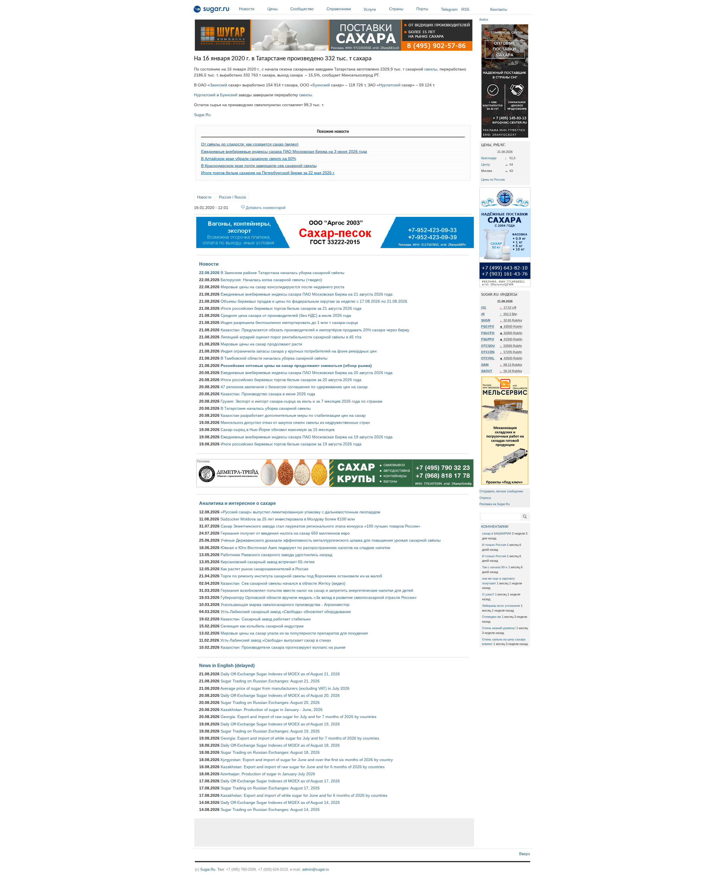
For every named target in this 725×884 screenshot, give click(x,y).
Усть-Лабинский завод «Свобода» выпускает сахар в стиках (275, 640)
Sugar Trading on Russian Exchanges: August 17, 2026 (270, 788)
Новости (246, 9)
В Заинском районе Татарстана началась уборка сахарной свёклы (282, 272)
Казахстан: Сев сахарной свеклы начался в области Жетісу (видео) (283, 583)
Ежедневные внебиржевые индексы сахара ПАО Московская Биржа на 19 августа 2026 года (307, 437)
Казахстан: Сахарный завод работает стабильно (266, 619)
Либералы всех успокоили (501, 605)
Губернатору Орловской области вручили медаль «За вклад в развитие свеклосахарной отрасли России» (319, 597)
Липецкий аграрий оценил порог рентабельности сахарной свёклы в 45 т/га (291, 337)
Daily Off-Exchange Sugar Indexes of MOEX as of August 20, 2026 (280, 695)
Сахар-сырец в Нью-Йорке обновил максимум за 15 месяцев (277, 429)
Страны (396, 9)
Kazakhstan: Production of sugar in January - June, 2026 (272, 709)
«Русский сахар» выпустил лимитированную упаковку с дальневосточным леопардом (300, 512)
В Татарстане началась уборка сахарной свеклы (266, 408)
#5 (483, 314)
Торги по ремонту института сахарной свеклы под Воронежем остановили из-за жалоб (301, 576)
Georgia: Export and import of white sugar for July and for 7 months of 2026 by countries (300, 738)
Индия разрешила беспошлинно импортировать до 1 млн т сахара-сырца (289, 322)
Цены (272, 9)
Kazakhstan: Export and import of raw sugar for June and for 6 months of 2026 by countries (303, 767)
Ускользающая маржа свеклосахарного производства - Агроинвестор (285, 604)
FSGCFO (487, 333)
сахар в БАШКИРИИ (496, 533)
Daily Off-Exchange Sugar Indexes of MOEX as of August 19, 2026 (280, 724)
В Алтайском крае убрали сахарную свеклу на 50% (248, 158)
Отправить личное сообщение (501, 491)
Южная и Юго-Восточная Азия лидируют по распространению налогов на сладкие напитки (305, 547)
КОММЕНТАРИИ (494, 527)
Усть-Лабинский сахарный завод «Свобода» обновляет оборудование (286, 611)
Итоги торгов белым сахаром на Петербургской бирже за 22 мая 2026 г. (268, 172)
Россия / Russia (232, 197)
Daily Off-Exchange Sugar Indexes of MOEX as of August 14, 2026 (280, 802)
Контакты (498, 9)
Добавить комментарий (265, 208)
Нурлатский (389, 85)
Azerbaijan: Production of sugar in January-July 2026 (267, 774)
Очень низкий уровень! (498, 628)
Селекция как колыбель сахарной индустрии (262, 626)
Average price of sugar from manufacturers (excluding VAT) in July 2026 (284, 688)
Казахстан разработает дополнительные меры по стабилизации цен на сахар (293, 415)
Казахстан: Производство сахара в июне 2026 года (268, 394)
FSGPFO (487, 339)
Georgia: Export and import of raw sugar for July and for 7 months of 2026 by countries (298, 716)
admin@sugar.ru (315, 869)
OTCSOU (488, 345)
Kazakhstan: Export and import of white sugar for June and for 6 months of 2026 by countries (304, 795)
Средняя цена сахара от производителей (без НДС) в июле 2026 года (286, 315)
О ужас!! (488, 594)
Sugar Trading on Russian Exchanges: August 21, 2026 (270, 681)
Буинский (321, 85)
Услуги (370, 9)
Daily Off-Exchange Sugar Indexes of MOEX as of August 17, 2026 (280, 781)
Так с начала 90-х (495, 567)
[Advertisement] (334, 832)
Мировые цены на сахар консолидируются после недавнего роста (282, 287)
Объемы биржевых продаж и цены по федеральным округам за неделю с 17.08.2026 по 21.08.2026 (314, 301)
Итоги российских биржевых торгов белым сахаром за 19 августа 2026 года (291, 444)
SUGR (485, 320)
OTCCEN (487, 352)
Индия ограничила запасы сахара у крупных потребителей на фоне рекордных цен (299, 351)
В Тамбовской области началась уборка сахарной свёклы (274, 358)
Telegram (449, 9)
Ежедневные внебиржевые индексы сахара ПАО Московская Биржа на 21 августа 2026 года (307, 294)
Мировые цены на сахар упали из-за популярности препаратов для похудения (294, 633)
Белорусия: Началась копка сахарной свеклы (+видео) (271, 279)
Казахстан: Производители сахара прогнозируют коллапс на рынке (283, 647)
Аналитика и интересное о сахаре (237, 503)
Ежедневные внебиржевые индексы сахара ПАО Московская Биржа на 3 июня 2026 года (284, 151)
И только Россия (494, 544)
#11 (483, 307)
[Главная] (212, 10)
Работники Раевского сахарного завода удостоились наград (276, 554)
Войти (483, 19)
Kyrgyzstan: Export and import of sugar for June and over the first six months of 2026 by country (307, 759)
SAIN (485, 364)
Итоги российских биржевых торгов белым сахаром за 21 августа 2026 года (291, 308)
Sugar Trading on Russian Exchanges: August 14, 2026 (270, 809)
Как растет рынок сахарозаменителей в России (264, 569)
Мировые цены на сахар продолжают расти (261, 344)
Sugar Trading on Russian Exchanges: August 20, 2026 (270, 702)
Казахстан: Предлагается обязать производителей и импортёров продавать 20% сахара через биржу (315, 330)
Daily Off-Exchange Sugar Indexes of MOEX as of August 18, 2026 (280, 745)
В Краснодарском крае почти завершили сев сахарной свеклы (259, 165)
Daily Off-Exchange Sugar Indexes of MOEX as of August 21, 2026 (280, 674)
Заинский (218, 85)
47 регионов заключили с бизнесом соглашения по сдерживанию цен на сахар (294, 387)
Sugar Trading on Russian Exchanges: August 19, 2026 (270, 731)
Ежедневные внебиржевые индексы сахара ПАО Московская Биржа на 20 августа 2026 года (307, 372)
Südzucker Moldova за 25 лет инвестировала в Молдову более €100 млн (287, 519)
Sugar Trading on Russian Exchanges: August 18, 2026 (270, 752)
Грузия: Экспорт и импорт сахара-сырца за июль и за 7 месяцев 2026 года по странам (301, 401)
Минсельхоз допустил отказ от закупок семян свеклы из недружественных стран (295, 422)
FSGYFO (487, 326)
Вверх (524, 853)
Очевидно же (491, 616)
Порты (422, 9)
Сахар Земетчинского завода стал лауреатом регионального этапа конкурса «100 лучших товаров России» (320, 526)
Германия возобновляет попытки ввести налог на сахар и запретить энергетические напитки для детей (317, 590)
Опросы (485, 497)
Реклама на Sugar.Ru (494, 504)
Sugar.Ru (202, 114)
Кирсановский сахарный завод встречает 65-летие (268, 562)
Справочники (339, 9)
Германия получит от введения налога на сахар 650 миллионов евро (285, 533)
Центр (485, 164)
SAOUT (486, 371)
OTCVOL (487, 358)
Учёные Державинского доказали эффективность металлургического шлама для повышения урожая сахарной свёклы (331, 540)
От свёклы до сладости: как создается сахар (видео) (249, 144)
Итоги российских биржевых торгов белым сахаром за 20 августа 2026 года (291, 379)
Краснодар (488, 158)
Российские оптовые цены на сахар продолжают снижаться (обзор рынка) (296, 365)
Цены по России (493, 179)
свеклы (430, 69)
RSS (465, 9)
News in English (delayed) (227, 665)
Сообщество (302, 9)
